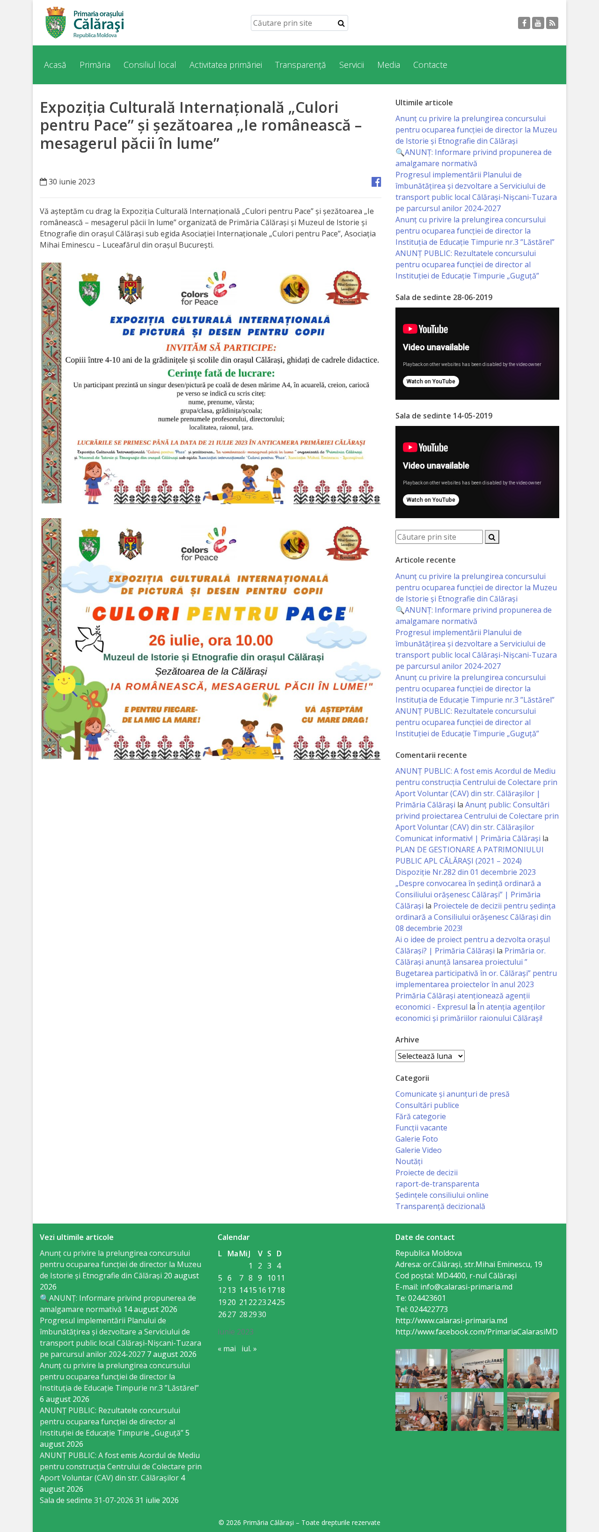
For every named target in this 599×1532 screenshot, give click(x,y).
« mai (227, 1348)
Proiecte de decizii (426, 1172)
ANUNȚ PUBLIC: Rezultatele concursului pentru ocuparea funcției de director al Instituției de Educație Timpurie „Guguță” (467, 264)
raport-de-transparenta (437, 1184)
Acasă (55, 64)
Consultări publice (427, 1105)
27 (231, 1314)
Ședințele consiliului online (442, 1195)
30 (262, 1314)
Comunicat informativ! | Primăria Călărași (468, 838)
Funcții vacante (421, 1127)
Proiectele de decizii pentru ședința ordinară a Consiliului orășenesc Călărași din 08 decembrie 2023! (475, 917)
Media (388, 64)
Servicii (351, 64)
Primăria (95, 64)
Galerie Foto (416, 1139)
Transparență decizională (440, 1206)
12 (222, 1290)
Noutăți (409, 1161)
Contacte (430, 64)
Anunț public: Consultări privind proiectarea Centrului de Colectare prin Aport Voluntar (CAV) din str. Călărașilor (477, 815)
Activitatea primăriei (226, 64)
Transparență (300, 64)
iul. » (249, 1348)
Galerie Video (418, 1150)
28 (243, 1314)
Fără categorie (420, 1116)
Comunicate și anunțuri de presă (452, 1094)
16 (262, 1290)
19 (222, 1302)
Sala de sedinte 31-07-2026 (86, 1500)
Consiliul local (150, 64)
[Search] (341, 23)
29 (252, 1314)
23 (262, 1302)
